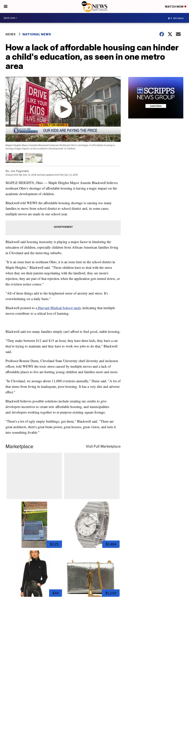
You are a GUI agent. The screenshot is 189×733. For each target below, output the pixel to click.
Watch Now (174, 6)
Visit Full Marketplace (103, 446)
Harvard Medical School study (59, 307)
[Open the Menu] (5, 6)
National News (37, 34)
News (11, 34)
